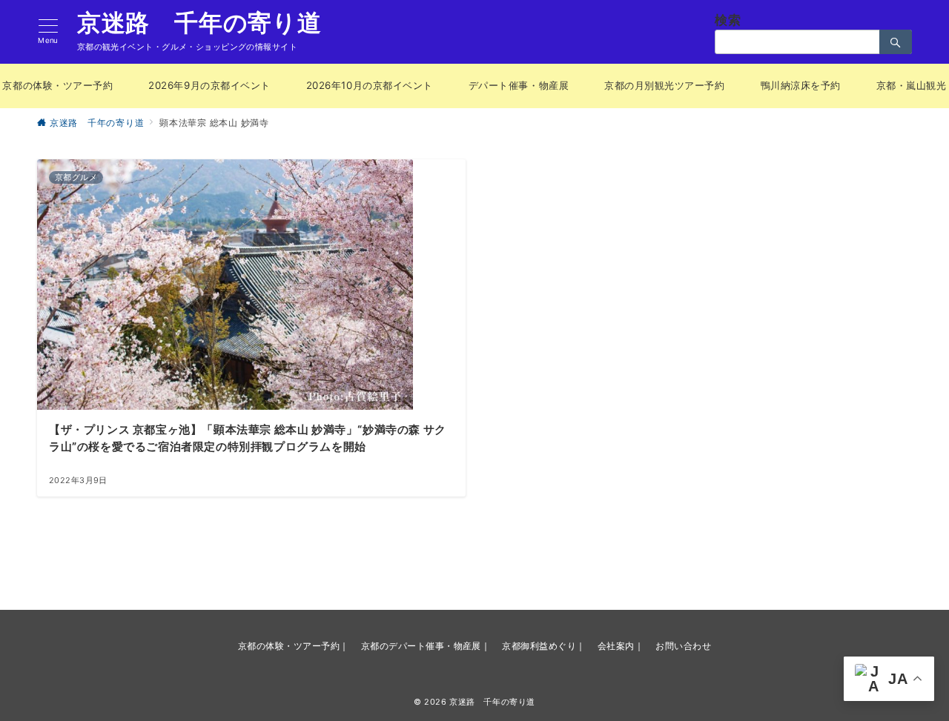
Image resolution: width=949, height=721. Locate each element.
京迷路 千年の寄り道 (199, 23)
